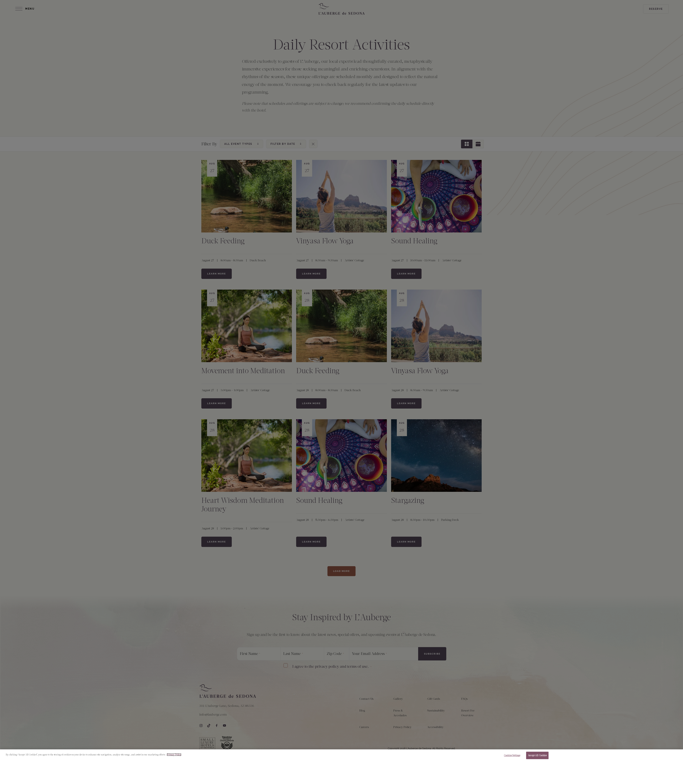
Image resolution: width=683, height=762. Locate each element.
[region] (341, 755)
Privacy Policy (174, 754)
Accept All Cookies (537, 755)
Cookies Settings (512, 755)
